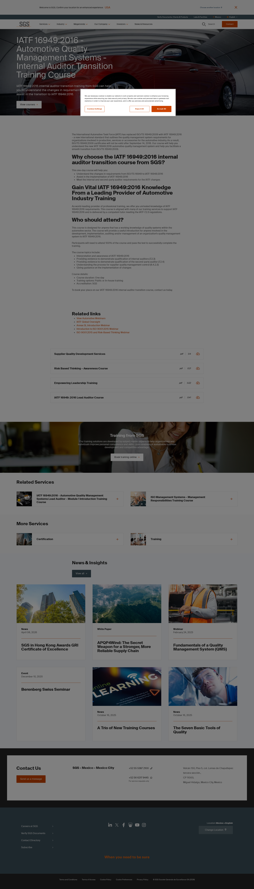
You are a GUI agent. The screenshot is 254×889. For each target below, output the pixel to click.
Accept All (161, 109)
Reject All (139, 109)
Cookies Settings (94, 109)
